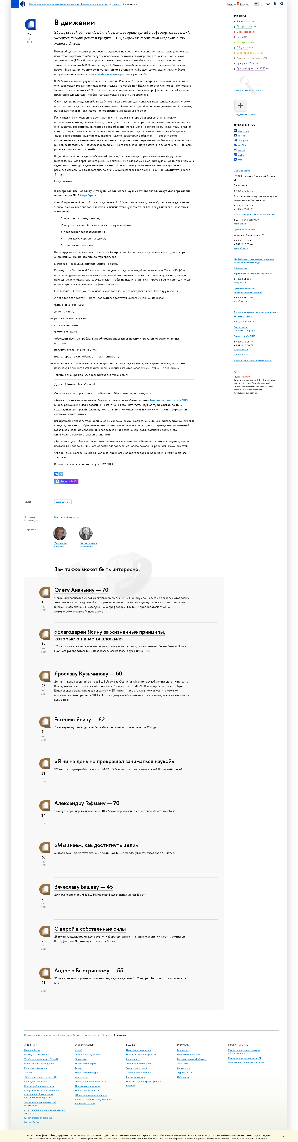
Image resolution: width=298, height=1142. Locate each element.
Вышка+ (79, 1068)
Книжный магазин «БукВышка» (192, 1058)
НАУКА (130, 1045)
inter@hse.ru (240, 301)
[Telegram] (61, 474)
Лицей (78, 1049)
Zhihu (241, 154)
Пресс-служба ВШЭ (245, 336)
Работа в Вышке (31, 1122)
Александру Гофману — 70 (86, 803)
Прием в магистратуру (86, 1072)
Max (240, 159)
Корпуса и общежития (35, 1068)
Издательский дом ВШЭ (189, 1054)
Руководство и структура (36, 1054)
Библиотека (183, 1049)
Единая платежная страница (38, 1117)
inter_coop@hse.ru (244, 321)
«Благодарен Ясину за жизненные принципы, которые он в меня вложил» (109, 635)
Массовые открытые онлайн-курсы (246, 1062)
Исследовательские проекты (141, 1054)
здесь (205, 1135)
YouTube (242, 135)
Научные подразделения (138, 1049)
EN (261, 3)
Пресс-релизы (241, 354)
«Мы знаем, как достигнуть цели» (96, 845)
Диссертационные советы (139, 1063)
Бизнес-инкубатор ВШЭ (87, 1090)
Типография (183, 1063)
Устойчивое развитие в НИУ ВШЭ (41, 1058)
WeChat (242, 145)
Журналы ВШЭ (184, 1072)
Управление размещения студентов (253, 273)
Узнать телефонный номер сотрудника (254, 214)
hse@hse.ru (240, 223)
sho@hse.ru (240, 282)
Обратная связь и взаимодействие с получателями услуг (93, 1101)
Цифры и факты (32, 1049)
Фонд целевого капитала (36, 1081)
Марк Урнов (88, 195)
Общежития (240, 267)
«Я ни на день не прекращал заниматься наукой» (114, 761)
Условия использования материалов (253, 359)
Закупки (28, 1072)
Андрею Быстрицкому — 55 (88, 970)
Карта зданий (241, 326)
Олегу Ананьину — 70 (81, 590)
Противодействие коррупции (39, 1086)
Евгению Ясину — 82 (79, 719)
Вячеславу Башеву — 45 (83, 886)
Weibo (241, 149)
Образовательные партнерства (91, 1095)
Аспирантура (81, 1077)
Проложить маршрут (245, 330)
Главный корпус (242, 170)
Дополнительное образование (91, 1081)
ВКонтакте (243, 130)
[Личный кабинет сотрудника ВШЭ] (274, 4)
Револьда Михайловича (103, 74)
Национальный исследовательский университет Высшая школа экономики (61, 1035)
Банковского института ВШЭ (169, 400)
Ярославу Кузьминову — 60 (88, 673)
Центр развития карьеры (87, 1086)
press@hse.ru (241, 348)
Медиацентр (183, 1068)
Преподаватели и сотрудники (39, 1063)
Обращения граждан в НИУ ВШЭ (40, 1077)
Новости (106, 1035)
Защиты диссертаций (136, 1068)
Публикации (183, 1077)
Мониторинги (133, 1058)
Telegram (243, 140)
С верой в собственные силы (90, 928)
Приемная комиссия (244, 229)
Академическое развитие (139, 1072)
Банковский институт (66, 517)
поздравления (63, 501)
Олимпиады (81, 1058)
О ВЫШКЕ (30, 1045)
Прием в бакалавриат (86, 1063)
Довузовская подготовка (87, 1054)
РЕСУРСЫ (183, 1045)
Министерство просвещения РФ (244, 1057)
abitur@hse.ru (241, 247)
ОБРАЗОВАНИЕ (84, 1045)
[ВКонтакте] (56, 474)
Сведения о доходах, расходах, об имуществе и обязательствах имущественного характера (41, 1094)
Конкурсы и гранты (135, 1077)
